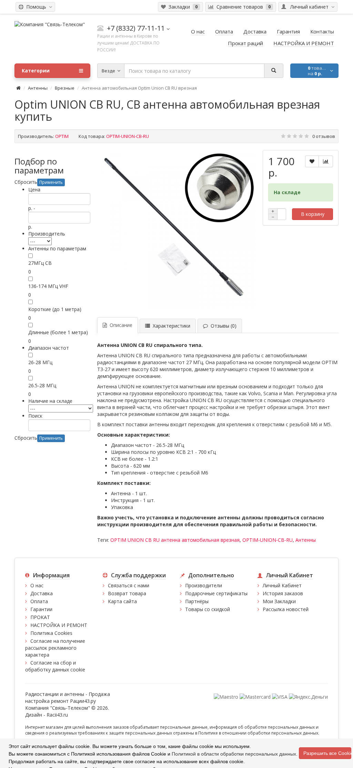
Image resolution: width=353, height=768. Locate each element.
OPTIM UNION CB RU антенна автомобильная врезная (175, 540)
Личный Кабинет (282, 585)
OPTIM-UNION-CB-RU (267, 540)
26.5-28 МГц (42, 385)
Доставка (41, 593)
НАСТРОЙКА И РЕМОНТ (58, 625)
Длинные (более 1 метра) (58, 332)
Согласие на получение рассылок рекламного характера (55, 648)
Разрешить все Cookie (327, 753)
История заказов (283, 593)
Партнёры (197, 601)
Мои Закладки (279, 601)
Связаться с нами (128, 585)
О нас (36, 585)
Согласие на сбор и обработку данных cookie (55, 666)
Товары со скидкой (207, 609)
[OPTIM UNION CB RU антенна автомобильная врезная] (176, 229)
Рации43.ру (83, 701)
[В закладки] (312, 161)
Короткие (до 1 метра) (54, 309)
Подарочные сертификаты (216, 593)
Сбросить (25, 182)
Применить (51, 182)
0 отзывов (323, 136)
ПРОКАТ (40, 617)
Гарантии (41, 609)
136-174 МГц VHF (48, 286)
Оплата (39, 601)
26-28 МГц (40, 362)
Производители (203, 585)
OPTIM (62, 136)
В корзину (312, 214)
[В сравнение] (326, 161)
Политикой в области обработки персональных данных (234, 754)
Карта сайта (122, 601)
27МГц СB (40, 263)
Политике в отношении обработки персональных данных (258, 733)
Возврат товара (127, 593)
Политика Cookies (51, 633)
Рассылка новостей (286, 609)
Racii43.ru (57, 714)
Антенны (38, 88)
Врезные (64, 88)
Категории (36, 70)
